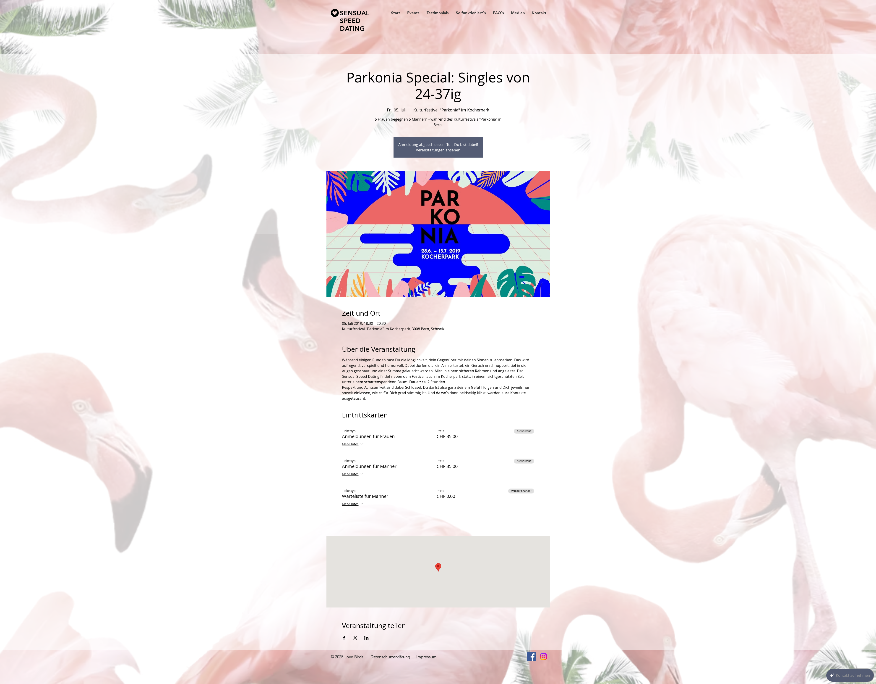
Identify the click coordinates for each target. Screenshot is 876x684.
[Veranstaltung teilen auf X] (355, 638)
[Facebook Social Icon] (531, 656)
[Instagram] (543, 656)
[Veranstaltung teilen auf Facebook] (344, 638)
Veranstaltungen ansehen (438, 150)
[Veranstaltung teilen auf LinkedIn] (366, 638)
